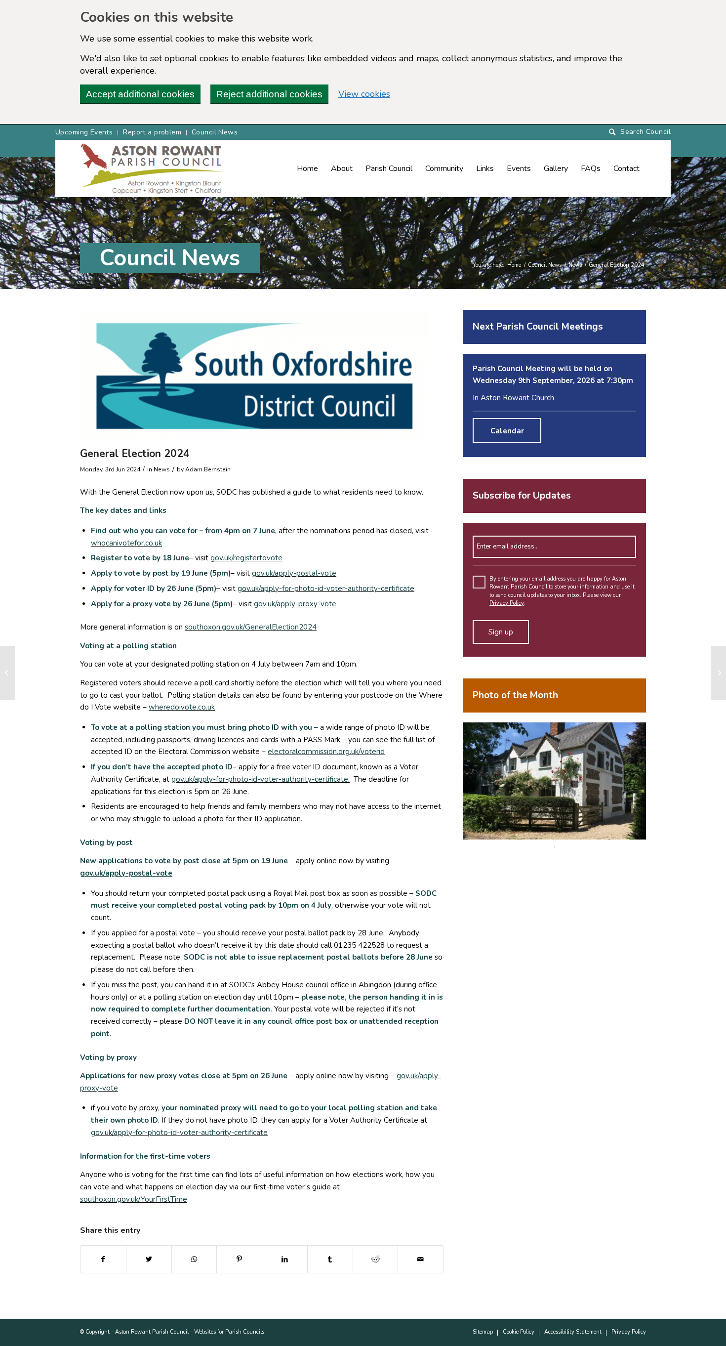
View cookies (364, 94)
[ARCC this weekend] (7, 673)
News (575, 265)
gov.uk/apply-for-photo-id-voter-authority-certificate (326, 588)
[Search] (640, 132)
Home (514, 265)
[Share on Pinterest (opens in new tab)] (239, 1259)
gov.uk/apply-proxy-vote (295, 604)
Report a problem (152, 132)
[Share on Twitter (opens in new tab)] (148, 1259)
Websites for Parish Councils (229, 1332)
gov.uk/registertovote (246, 558)
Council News (215, 132)
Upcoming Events (84, 132)
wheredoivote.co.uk (182, 707)
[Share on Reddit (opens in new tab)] (375, 1259)
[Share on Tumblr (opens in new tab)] (330, 1259)
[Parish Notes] (718, 673)
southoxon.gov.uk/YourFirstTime (133, 1199)
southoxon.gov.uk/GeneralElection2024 (251, 627)
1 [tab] (555, 847)
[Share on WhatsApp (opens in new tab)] (194, 1259)
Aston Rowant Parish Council (152, 1332)
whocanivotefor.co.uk (126, 543)
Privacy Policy (506, 603)
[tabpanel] (554, 781)
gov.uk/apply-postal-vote (294, 573)
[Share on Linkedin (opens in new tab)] (284, 1259)
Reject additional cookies (269, 94)
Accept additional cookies (140, 94)
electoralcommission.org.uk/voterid (326, 752)
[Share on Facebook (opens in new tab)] (103, 1259)
